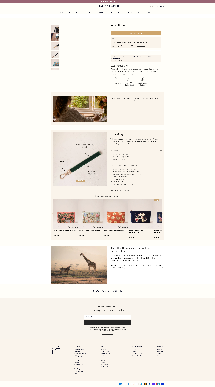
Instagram (160, 349)
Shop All (88, 12)
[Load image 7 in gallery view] (55, 29)
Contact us (160, 356)
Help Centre (135, 349)
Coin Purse (77, 360)
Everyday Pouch (79, 349)
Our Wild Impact (105, 351)
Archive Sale (104, 356)
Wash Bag (77, 351)
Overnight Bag (78, 364)
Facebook (160, 351)
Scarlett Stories (105, 353)
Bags (129, 12)
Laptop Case (78, 373)
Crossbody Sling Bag (80, 353)
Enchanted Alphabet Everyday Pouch (136, 231)
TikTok (159, 353)
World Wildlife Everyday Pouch (65, 231)
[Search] (146, 6)
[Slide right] (106, 22)
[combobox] (151, 6)
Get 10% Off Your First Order (109, 358)
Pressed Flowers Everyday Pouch (90, 231)
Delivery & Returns (137, 353)
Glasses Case (78, 367)
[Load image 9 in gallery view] (55, 54)
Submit (107, 322)
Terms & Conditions (107, 334)
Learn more (143, 42)
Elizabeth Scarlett (61, 384)
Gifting (151, 12)
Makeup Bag (78, 356)
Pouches (101, 12)
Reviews (103, 360)
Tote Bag (77, 369)
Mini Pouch (77, 358)
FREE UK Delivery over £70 (107, 1)
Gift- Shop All (64, 16)
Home (52, 16)
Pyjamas (76, 362)
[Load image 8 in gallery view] (55, 46)
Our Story (103, 349)
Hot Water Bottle (79, 371)
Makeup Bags (116, 12)
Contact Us (135, 351)
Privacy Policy (105, 364)
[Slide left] (62, 22)
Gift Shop (57, 16)
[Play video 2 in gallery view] (55, 37)
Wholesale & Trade (106, 367)
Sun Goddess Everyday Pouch (114, 231)
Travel (139, 12)
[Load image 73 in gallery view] (55, 63)
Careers (103, 362)
